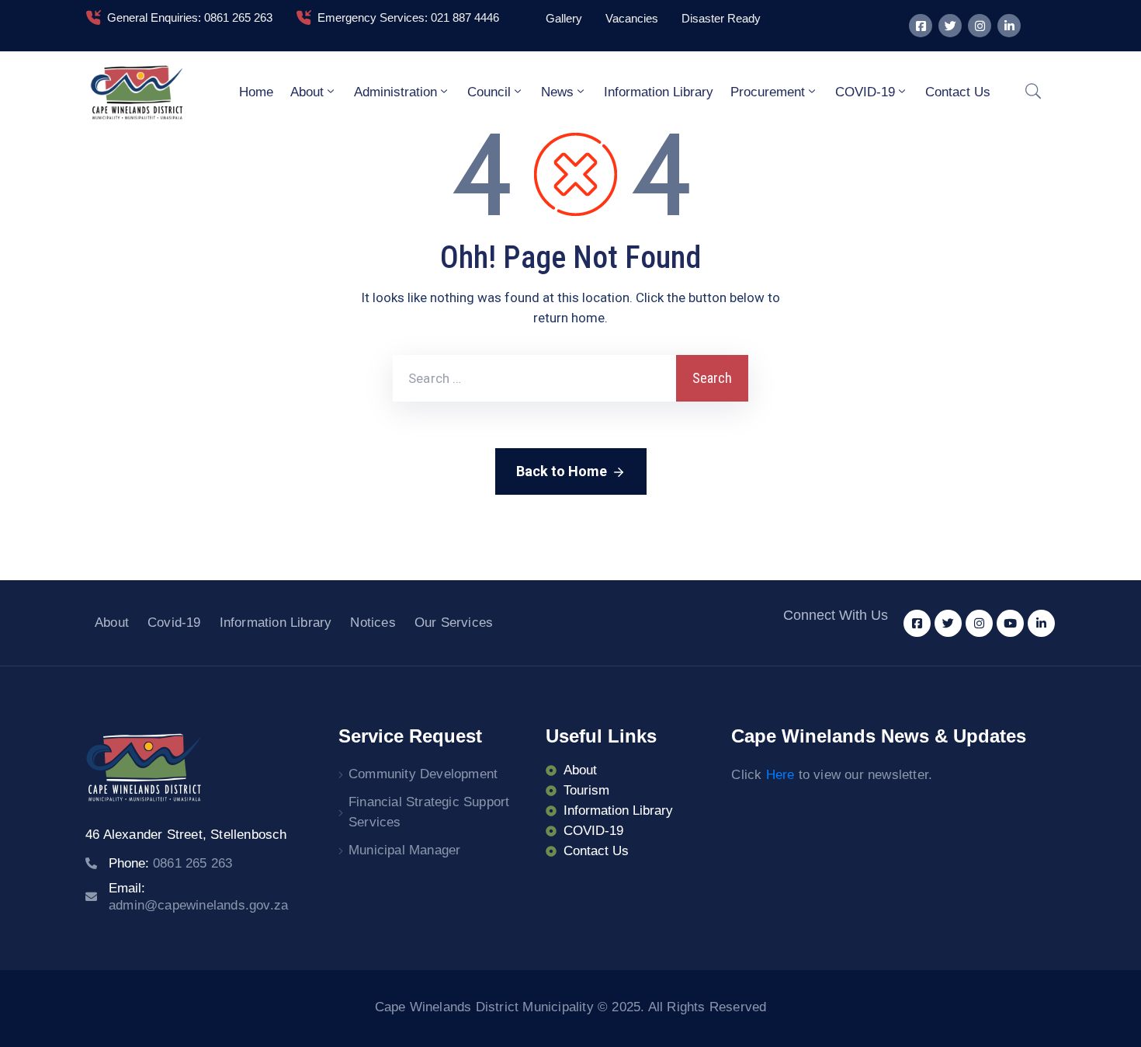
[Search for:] (534, 378)
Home (256, 92)
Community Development (423, 774)
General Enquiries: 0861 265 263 (189, 17)
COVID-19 (865, 92)
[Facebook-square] (920, 25)
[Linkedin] (1009, 25)
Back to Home (561, 471)
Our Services (453, 622)
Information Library (658, 92)
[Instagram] (979, 25)
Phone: (170, 863)
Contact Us (957, 92)
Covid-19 (174, 622)
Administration (395, 92)
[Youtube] (1010, 623)
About (307, 92)
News (557, 92)
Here (780, 774)
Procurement (767, 92)
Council (489, 92)
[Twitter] (950, 25)
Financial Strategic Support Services (429, 812)
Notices (372, 622)
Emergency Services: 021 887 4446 (408, 17)
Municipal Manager (404, 850)
